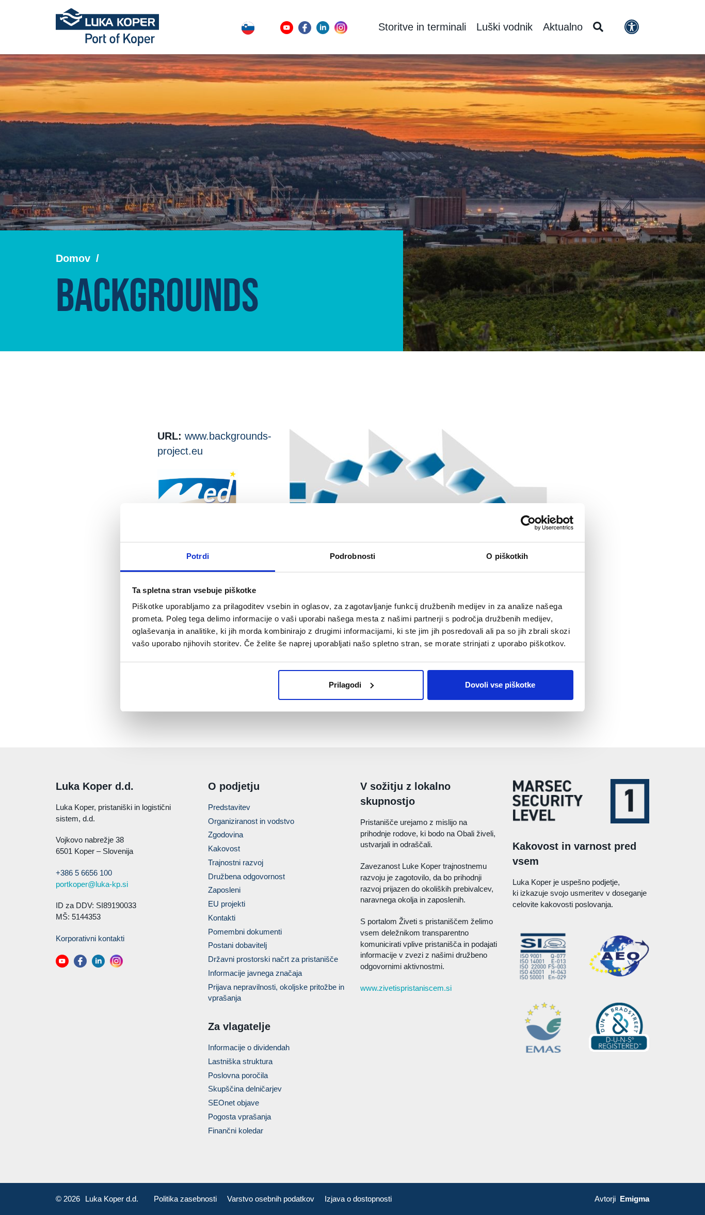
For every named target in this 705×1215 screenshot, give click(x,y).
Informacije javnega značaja (255, 973)
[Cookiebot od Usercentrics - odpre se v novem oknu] (528, 523)
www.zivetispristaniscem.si (406, 988)
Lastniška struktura (240, 1061)
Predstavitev (229, 807)
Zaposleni (224, 889)
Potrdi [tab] (197, 556)
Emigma (634, 1198)
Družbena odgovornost (246, 876)
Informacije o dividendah (249, 1047)
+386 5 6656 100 (84, 872)
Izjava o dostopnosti (358, 1198)
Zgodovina (225, 834)
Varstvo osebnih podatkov (270, 1198)
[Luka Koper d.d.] (107, 27)
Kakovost (224, 848)
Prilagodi (345, 684)
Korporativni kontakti (90, 938)
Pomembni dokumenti (245, 931)
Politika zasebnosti (185, 1198)
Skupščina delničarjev (245, 1088)
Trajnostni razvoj (235, 862)
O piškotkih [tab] (507, 556)
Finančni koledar (235, 1130)
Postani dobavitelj (237, 945)
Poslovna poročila (238, 1075)
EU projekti (226, 903)
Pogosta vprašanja (239, 1116)
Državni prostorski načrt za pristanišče (273, 959)
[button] (286, 27)
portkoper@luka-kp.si (92, 884)
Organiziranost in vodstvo (251, 821)
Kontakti (221, 917)
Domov (73, 258)
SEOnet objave (233, 1102)
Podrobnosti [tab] (352, 556)
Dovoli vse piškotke (500, 684)
